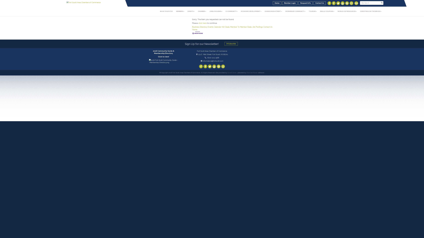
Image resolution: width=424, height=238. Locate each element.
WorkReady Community (294, 11)
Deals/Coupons (326, 11)
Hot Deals (225, 27)
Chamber (201, 11)
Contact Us (267, 27)
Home (194, 30)
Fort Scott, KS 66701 (213, 54)
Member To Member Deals (241, 27)
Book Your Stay (166, 11)
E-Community (231, 11)
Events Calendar (214, 27)
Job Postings (257, 27)
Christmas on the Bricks (370, 11)
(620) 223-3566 (213, 58)
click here (202, 23)
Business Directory (199, 27)
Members (179, 11)
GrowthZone (231, 72)
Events (190, 11)
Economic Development (250, 11)
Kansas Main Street (273, 11)
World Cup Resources (347, 11)
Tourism (312, 11)
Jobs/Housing (215, 11)
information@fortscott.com (212, 61)
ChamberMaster (252, 72)
